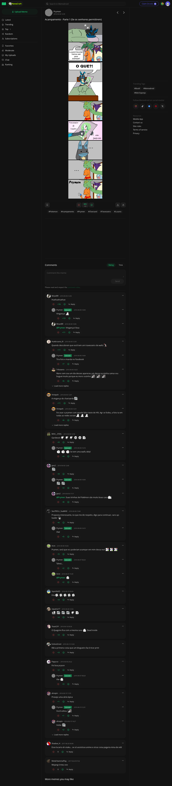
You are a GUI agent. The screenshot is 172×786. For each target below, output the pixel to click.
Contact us (138, 122)
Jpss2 (53, 465)
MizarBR (55, 296)
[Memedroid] (4, 3)
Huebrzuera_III (57, 341)
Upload (20, 11)
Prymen (57, 11)
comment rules (74, 287)
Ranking (8, 64)
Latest (8, 19)
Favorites (9, 45)
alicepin (54, 693)
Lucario (118, 211)
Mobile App (138, 119)
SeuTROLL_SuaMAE (59, 511)
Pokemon (54, 211)
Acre (53, 546)
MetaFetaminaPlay (59, 761)
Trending (9, 24)
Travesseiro (106, 211)
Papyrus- (55, 661)
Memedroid (149, 88)
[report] (117, 205)
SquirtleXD (56, 591)
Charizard (93, 211)
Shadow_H (56, 743)
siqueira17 (56, 609)
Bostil (137, 88)
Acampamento (68, 211)
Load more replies (61, 386)
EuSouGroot (56, 644)
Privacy (136, 133)
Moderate (9, 50)
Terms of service (140, 129)
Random (9, 34)
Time (121, 265)
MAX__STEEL (56, 434)
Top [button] (7, 29)
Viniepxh (55, 394)
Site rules (137, 126)
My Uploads (10, 55)
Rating (111, 265)
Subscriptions (11, 38)
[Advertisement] (150, 44)
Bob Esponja (140, 93)
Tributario (60, 369)
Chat (7, 59)
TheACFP (55, 626)
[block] (123, 205)
